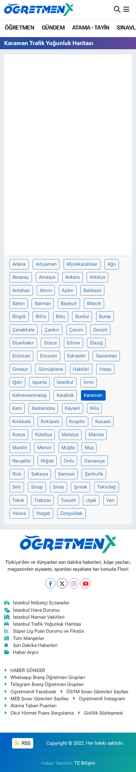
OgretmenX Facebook (33, 692)
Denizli (100, 330)
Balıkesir (92, 290)
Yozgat (43, 513)
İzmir (88, 382)
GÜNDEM (53, 27)
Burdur (82, 316)
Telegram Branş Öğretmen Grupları (47, 684)
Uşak (91, 500)
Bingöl (19, 316)
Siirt (16, 487)
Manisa (96, 434)
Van (110, 500)
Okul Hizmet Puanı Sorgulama (42, 713)
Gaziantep (106, 356)
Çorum (76, 330)
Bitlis (41, 316)
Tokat (18, 500)
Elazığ (96, 343)
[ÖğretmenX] (39, 9)
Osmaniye (94, 461)
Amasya (47, 277)
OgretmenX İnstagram (102, 699)
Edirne (73, 343)
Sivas (58, 487)
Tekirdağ (106, 487)
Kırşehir (77, 421)
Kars (17, 408)
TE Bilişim (84, 763)
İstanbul (65, 382)
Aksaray (20, 277)
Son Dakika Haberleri (35, 645)
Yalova (19, 513)
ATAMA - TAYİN (90, 27)
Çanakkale (23, 330)
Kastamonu (43, 408)
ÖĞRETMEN (19, 27)
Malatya (70, 434)
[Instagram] (74, 583)
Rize (16, 474)
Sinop (37, 487)
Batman (43, 303)
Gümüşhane (50, 369)
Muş (89, 447)
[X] (62, 583)
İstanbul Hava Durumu (36, 610)
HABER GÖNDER (27, 670)
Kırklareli (50, 421)
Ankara (72, 277)
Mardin (19, 447)
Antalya (97, 277)
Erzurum (48, 356)
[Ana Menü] (126, 9)
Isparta (39, 382)
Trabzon (42, 500)
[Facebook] (50, 583)
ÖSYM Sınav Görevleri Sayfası (97, 692)
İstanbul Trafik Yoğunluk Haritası (47, 624)
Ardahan (21, 290)
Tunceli (68, 500)
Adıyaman (46, 264)
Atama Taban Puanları (33, 706)
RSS (25, 743)
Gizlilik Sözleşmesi (103, 713)
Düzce (50, 343)
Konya (18, 434)
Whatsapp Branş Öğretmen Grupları (47, 677)
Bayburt (69, 303)
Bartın (18, 303)
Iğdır (17, 382)
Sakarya (39, 474)
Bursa (105, 316)
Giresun (20, 369)
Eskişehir (76, 356)
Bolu (60, 316)
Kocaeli (103, 421)
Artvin (46, 290)
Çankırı (52, 330)
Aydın (67, 290)
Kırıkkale (21, 421)
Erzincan (21, 356)
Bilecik (94, 303)
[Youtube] (85, 583)
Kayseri (72, 408)
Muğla (68, 447)
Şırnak (80, 487)
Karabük (65, 395)
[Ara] (117, 9)
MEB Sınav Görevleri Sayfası (39, 699)
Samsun (66, 474)
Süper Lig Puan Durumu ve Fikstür (48, 631)
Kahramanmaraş (29, 395)
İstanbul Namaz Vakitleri (39, 617)
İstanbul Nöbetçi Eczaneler (41, 603)
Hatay (105, 369)
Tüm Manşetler (28, 638)
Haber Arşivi (26, 652)
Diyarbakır (23, 343)
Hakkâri (81, 369)
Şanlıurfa (94, 474)
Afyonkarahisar (81, 264)
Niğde (47, 461)
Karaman (93, 395)
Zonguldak (71, 513)
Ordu (69, 461)
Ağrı (112, 264)
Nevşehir (21, 461)
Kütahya (43, 434)
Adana (19, 264)
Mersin (44, 447)
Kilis (94, 408)
